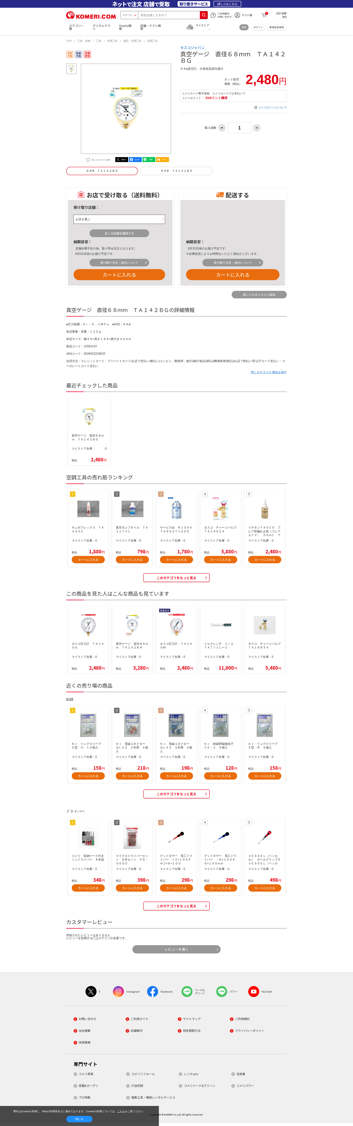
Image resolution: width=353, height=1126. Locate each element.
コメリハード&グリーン (199, 1085)
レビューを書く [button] (176, 949)
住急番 (240, 1073)
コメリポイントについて (272, 107)
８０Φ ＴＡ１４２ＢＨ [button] (176, 170)
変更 (244, 27)
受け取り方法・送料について (119, 262)
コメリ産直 (86, 1073)
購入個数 (210, 127)
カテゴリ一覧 (76, 27)
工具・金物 (83, 40)
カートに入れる (119, 274)
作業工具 (112, 40)
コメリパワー (245, 1085)
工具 (98, 40)
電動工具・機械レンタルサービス (153, 1097)
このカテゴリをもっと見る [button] (176, 577)
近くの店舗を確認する (119, 233)
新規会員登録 (277, 27)
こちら (121, 1111)
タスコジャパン (192, 47)
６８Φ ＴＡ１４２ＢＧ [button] (102, 170)
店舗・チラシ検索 (150, 27)
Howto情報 (125, 27)
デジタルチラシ (101, 27)
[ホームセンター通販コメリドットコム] (91, 17)
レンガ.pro (191, 1073)
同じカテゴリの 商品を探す (269, 372)
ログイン (258, 27)
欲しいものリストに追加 (259, 294)
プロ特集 (84, 1097)
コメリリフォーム (143, 1073)
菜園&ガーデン (88, 1085)
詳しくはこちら (227, 3)
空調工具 (152, 40)
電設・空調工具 (132, 40)
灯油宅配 (137, 1085)
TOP (69, 40)
